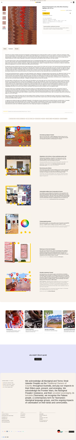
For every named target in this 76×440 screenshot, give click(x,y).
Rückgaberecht (4, 418)
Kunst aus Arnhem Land (30, 118)
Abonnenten (43, 118)
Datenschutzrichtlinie (5, 420)
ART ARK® (7, 437)
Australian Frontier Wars (8, 382)
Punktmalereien (38, 118)
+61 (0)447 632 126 (43, 421)
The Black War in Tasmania (8, 385)
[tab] (5, 48)
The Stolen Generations (7, 387)
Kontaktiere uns (4, 417)
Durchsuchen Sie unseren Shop (7, 415)
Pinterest (23, 415)
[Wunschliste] (71, 2)
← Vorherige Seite (12, 118)
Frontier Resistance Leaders (9, 384)
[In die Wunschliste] (70, 13)
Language (66, 431)
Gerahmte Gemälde (49, 118)
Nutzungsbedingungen (6, 421)
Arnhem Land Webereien (20, 118)
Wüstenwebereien (56, 118)
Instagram (23, 417)
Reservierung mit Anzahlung (47, 15)
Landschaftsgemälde (63, 118)
